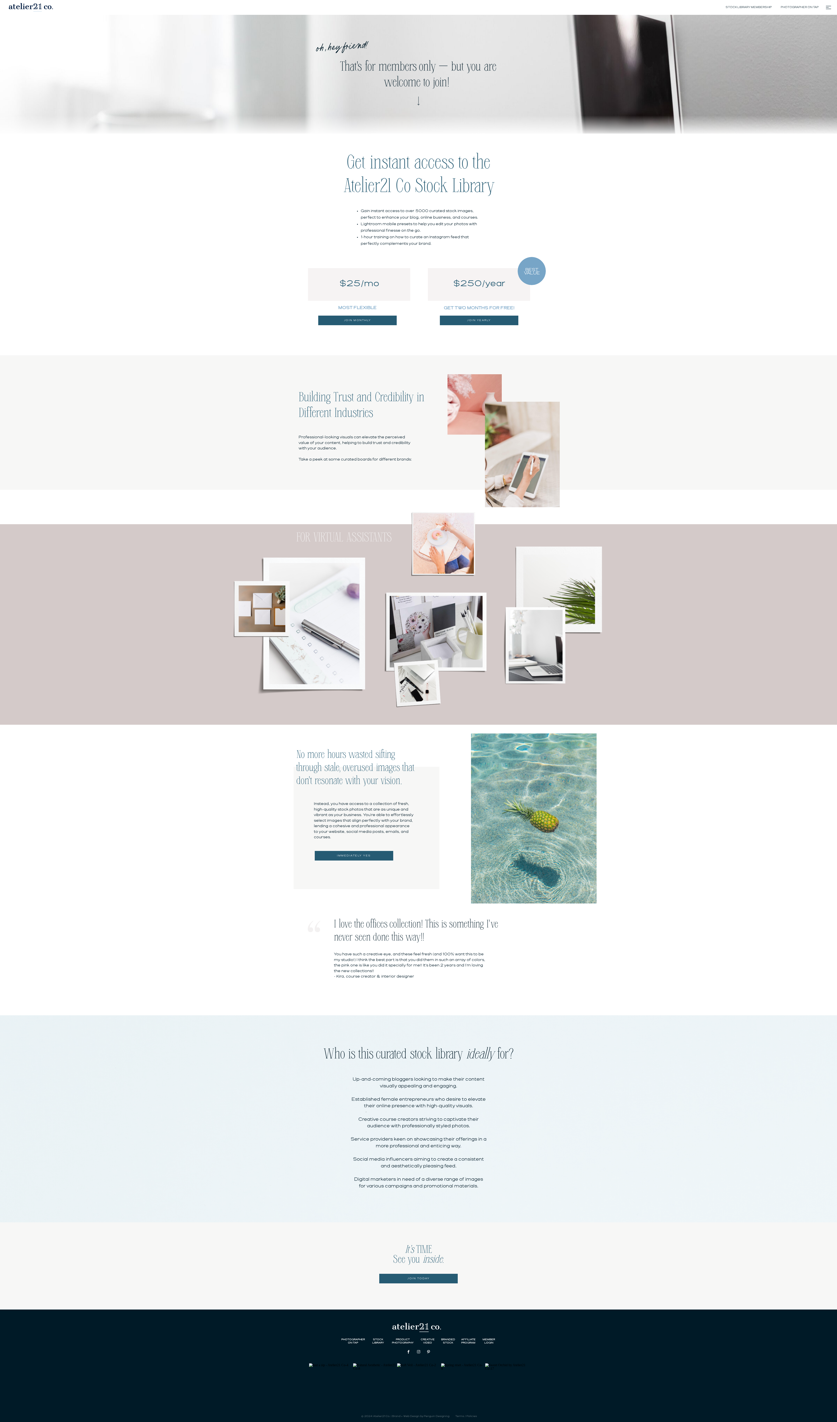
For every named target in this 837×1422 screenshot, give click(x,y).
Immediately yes (354, 856)
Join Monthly (357, 320)
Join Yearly (479, 320)
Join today (418, 1278)
